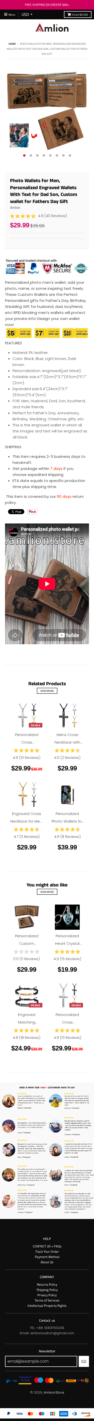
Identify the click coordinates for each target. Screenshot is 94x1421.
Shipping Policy (47, 1289)
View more (47, 691)
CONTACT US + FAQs (47, 1246)
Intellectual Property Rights (47, 1305)
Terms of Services (47, 1300)
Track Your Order (47, 1251)
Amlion (15, 207)
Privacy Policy (47, 1294)
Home (12, 44)
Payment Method (47, 1256)
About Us (47, 1262)
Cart (80, 14)
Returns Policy (47, 1284)
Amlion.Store (54, 1392)
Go (83, 1361)
